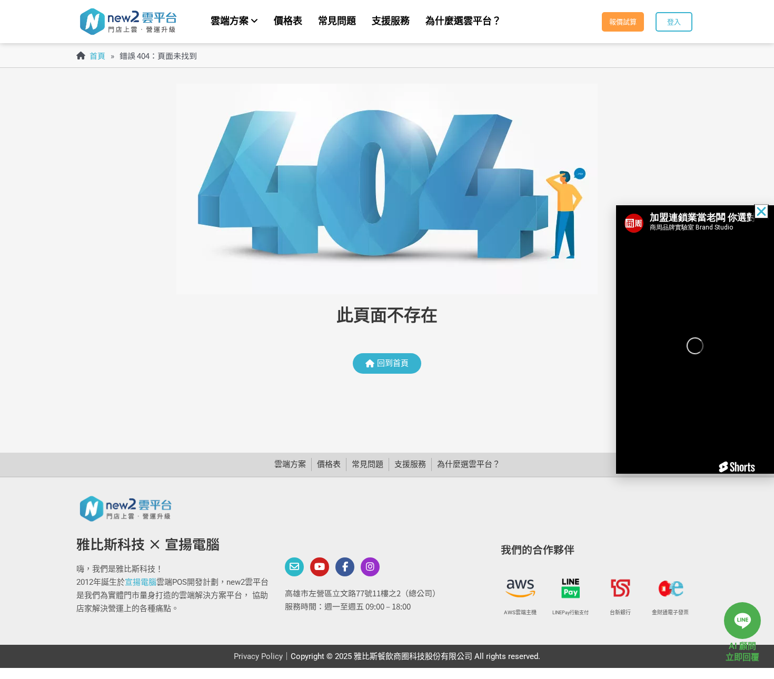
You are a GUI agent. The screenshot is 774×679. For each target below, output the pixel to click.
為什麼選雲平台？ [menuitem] (463, 20)
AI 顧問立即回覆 (742, 651)
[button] (761, 211)
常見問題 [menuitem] (337, 20)
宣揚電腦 (140, 582)
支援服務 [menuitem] (391, 20)
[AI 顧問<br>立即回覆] (742, 620)
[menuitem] (234, 21)
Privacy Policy (258, 656)
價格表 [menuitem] (288, 20)
